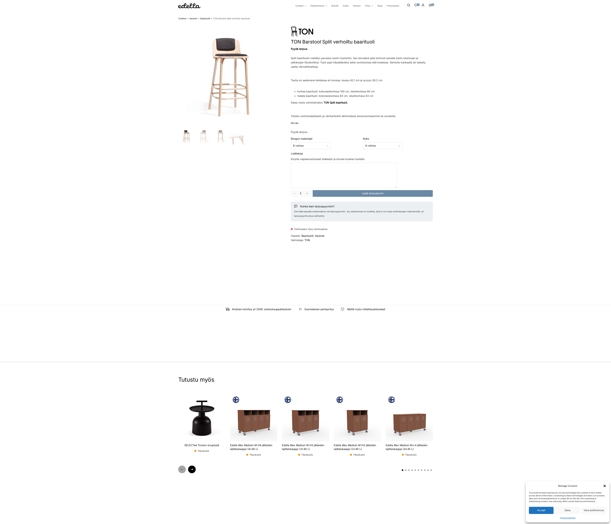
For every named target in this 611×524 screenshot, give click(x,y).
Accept (541, 510)
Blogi (379, 5)
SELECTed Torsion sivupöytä (201, 445)
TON (307, 240)
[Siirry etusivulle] (189, 5)
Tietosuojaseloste (568, 518)
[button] (604, 486)
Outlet (346, 5)
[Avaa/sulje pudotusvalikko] (305, 6)
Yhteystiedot (393, 5)
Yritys (367, 6)
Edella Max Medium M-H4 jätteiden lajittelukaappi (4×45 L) (251, 447)
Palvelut (357, 5)
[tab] (402, 470)
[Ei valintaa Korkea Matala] (380, 145)
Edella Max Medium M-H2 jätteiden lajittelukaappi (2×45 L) (355, 447)
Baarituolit (307, 235)
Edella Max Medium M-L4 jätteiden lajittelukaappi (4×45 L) (406, 447)
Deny (568, 510)
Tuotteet (299, 6)
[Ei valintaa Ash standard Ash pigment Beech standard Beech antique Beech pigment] (311, 145)
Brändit (334, 5)
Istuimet (319, 235)
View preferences (594, 510)
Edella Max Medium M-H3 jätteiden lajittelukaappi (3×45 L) (303, 447)
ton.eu (294, 123)
